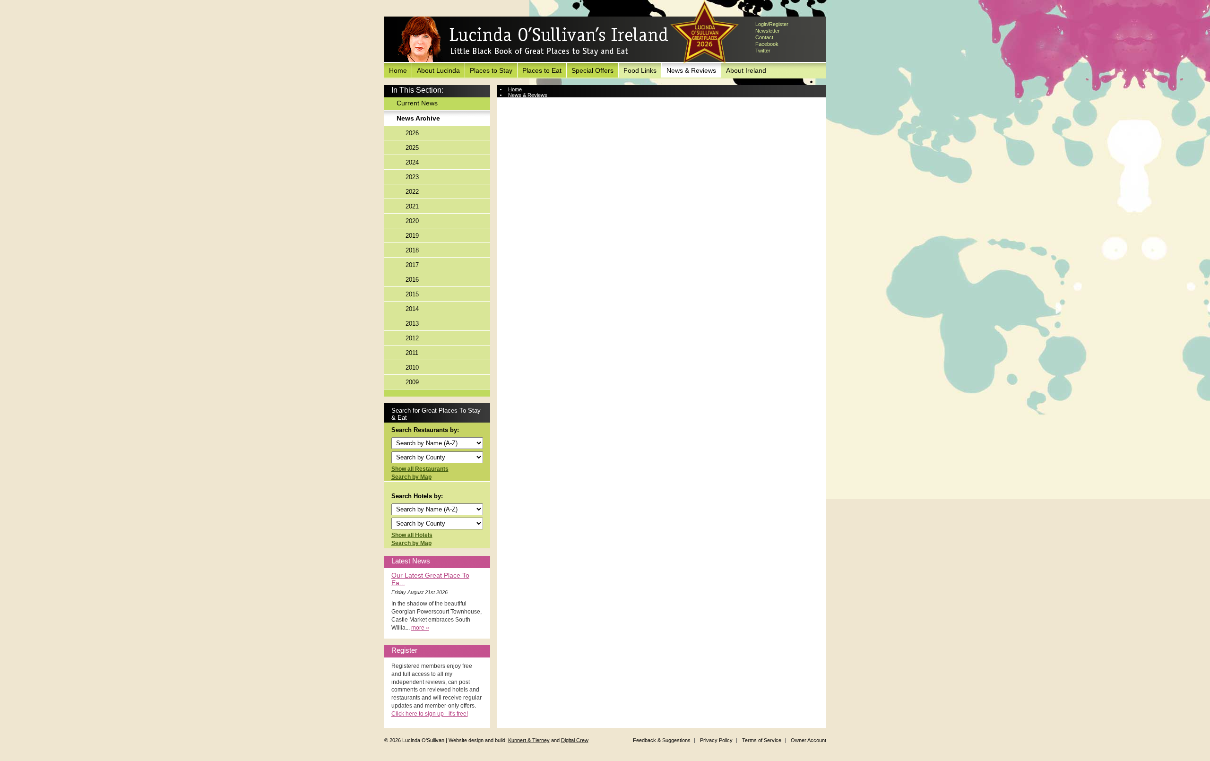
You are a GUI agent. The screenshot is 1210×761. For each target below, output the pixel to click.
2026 (412, 133)
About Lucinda (438, 70)
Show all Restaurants (420, 469)
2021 (412, 206)
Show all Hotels (411, 535)
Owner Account (808, 740)
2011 (412, 352)
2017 (412, 264)
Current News (417, 103)
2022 (412, 191)
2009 (412, 382)
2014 (412, 308)
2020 (412, 221)
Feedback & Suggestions (662, 740)
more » (420, 627)
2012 (412, 338)
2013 (412, 323)
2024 (412, 162)
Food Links (640, 70)
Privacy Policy (716, 740)
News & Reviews (691, 70)
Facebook (766, 44)
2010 (412, 367)
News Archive (418, 118)
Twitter (762, 50)
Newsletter (767, 31)
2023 (412, 177)
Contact (764, 37)
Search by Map (411, 477)
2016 (412, 279)
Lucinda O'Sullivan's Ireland (533, 40)
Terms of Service (761, 740)
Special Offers (592, 70)
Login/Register (771, 24)
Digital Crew (574, 740)
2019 (412, 235)
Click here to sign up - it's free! (429, 713)
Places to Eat (542, 70)
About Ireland (746, 70)
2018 (412, 250)
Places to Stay (491, 70)
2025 (412, 147)
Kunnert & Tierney (529, 740)
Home (398, 70)
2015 (412, 294)
